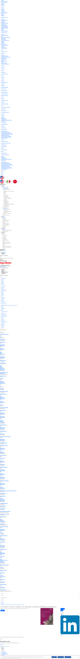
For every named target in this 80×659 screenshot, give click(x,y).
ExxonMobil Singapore (3, 570)
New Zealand (3, 320)
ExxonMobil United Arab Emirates (5, 511)
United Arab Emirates (4, 311)
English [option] (5, 181)
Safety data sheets (4, 146)
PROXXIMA (2, 388)
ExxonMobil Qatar (2, 508)
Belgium (2, 287)
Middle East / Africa (4, 272)
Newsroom (3, 14)
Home (2, 601)
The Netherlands (3, 301)
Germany (2, 293)
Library (2, 151)
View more (2, 610)
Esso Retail (1, 460)
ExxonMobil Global (3, 266)
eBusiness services (4, 153)
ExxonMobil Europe (3, 410)
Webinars (2, 15)
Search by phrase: (2, 258)
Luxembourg (3, 298)
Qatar (2, 310)
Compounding (3, 24)
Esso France (2, 420)
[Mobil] (2, 648)
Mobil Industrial (2, 344)
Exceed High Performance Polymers (6, 133)
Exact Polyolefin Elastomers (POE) (6, 137)
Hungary (2, 294)
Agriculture (3, 21)
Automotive (3, 22)
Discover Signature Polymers (5, 132)
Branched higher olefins (4, 35)
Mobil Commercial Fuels (3, 560)
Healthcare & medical (4, 26)
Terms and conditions (5, 653)
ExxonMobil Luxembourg (4, 445)
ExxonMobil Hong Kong (3, 535)
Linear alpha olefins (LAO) (5, 40)
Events (2, 13)
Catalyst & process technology (5, 37)
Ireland (2, 295)
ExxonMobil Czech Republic (4, 407)
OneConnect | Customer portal (5, 143)
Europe (3, 270)
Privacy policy (4, 652)
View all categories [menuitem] (5, 188)
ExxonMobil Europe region (4, 391)
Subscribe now (2, 644)
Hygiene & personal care (4, 27)
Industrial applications (4, 28)
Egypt (2, 307)
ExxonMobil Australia (3, 516)
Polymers (2, 43)
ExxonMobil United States (4, 372)
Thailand (2, 326)
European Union (3, 290)
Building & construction (4, 23)
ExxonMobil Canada (3, 342)
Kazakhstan (3, 297)
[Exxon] (2, 647)
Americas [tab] (2, 593)
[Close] (79, 657)
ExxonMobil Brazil (2, 339)
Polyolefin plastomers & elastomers (6, 120)
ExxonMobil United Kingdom (4, 480)
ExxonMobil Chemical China (4, 526)
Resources (2, 602)
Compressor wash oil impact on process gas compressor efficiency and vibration (12, 604)
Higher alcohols (3, 39)
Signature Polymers (4, 51)
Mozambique (3, 308)
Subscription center (4, 149)
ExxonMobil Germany (3, 424)
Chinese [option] (18, 181)
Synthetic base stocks (4, 31)
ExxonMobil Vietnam (3, 589)
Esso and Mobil (2, 356)
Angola (2, 306)
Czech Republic (3, 289)
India (2, 317)
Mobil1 (1, 353)
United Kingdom (3, 303)
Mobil (1, 336)
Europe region (3, 286)
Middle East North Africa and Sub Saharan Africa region (9, 305)
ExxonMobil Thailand (3, 584)
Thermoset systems (4, 48)
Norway (2, 299)
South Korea (3, 324)
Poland (2, 300)
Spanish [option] (12, 181)
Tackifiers (2, 46)
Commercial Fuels (2, 521)
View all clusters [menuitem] (5, 208)
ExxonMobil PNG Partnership (4, 564)
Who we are (3, 9)
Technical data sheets (4, 141)
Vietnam (2, 327)
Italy (1, 296)
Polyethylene (3, 118)
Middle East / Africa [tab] (3, 597)
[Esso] (2, 649)
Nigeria (2, 309)
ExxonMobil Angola (3, 493)
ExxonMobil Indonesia (3, 549)
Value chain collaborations (5, 154)
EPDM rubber (3, 38)
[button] (2, 177)
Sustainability (3, 11)
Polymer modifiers (4, 119)
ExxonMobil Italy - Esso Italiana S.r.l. (5, 436)
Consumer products (4, 25)
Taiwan (2, 325)
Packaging (2, 30)
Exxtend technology (4, 138)
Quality (2, 10)
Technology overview (4, 12)
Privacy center (4, 651)
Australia (2, 313)
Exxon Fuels (2, 378)
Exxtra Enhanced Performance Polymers (7, 134)
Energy (2, 29)
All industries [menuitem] (3, 217)
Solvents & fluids (3, 44)
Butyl (2, 36)
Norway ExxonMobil (3, 455)
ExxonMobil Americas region (4, 334)
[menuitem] (3, 170)
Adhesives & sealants (4, 20)
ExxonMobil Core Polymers (5, 135)
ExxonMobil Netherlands (3, 467)
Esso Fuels (1, 348)
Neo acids (2, 41)
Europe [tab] (2, 595)
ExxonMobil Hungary (3, 431)
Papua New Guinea (4, 321)
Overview (2, 8)
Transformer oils (3, 47)
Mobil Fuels (1, 367)
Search (1, 259)
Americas (3, 269)
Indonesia (2, 318)
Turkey (2, 302)
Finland (2, 291)
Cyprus (2, 288)
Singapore (2, 323)
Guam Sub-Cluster (4, 315)
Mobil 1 (1, 396)
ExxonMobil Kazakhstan (3, 442)
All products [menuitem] (3, 186)
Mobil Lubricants (2, 345)
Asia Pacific (3, 273)
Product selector (3, 144)
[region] (40, 657)
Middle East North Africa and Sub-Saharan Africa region (8, 490)
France (2, 292)
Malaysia (2, 319)
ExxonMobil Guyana (3, 360)
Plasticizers (3, 42)
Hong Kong (3, 316)
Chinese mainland (3, 314)
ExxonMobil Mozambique (4, 503)
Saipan (2, 322)
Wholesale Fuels (2, 349)
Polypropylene (3, 121)
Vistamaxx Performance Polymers (6, 136)
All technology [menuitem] (3, 229)
